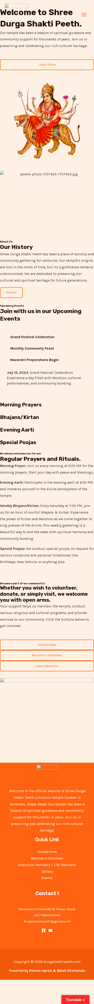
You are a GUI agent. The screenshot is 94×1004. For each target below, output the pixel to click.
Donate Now (47, 852)
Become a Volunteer (47, 858)
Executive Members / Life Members (47, 865)
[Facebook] (44, 930)
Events (47, 878)
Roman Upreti (40, 971)
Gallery (47, 872)
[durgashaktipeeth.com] (16, 15)
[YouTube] (50, 930)
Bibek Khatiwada (71, 971)
